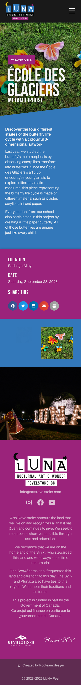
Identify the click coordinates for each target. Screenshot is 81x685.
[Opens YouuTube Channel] (52, 502)
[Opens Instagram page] (29, 502)
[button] (72, 11)
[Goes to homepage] (19, 11)
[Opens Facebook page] (40, 502)
